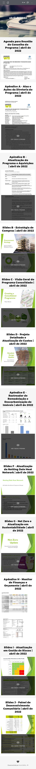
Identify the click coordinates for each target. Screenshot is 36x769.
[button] (18, 59)
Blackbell (23, 765)
